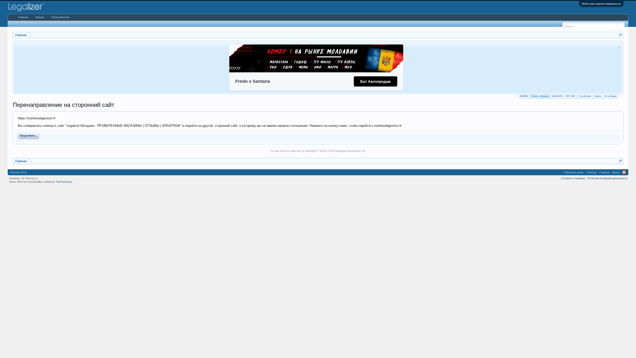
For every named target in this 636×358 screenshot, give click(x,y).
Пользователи (60, 17)
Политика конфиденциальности (607, 178)
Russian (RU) (18, 172)
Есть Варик (610, 96)
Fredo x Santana (540, 96)
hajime (598, 96)
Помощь (591, 172)
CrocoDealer (584, 96)
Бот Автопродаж (375, 81)
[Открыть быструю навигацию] (620, 35)
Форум (40, 17)
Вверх (616, 172)
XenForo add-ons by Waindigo (298, 150)
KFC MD (570, 96)
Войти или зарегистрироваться (601, 3)
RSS (624, 172)
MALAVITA (557, 96)
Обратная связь (573, 172)
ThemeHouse (64, 181)
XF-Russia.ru (29, 178)
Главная (23, 17)
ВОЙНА (524, 96)
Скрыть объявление (619, 46)
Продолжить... (29, 135)
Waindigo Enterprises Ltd (350, 150)
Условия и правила (573, 178)
